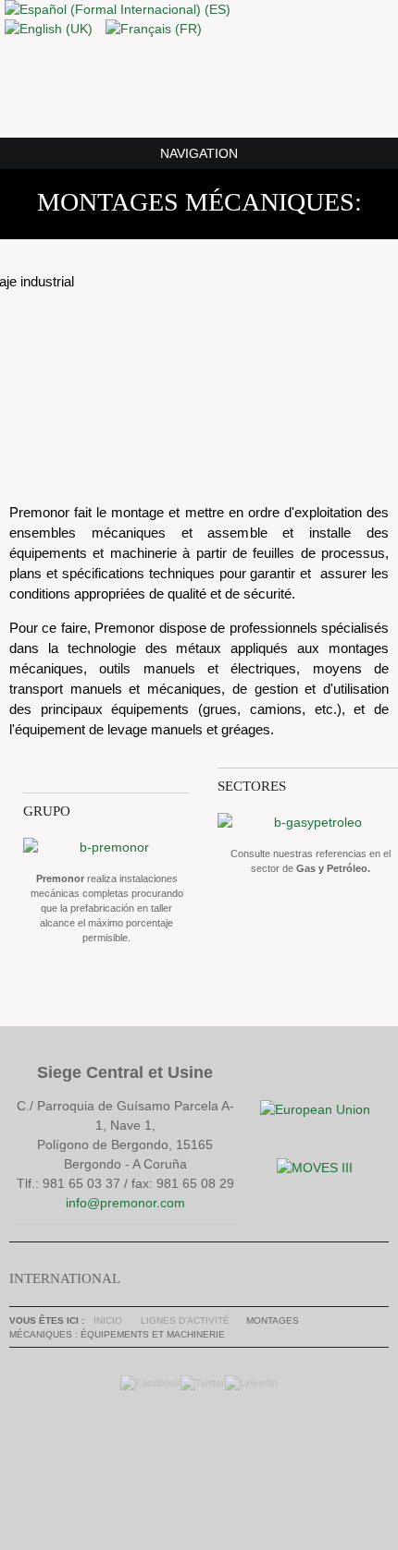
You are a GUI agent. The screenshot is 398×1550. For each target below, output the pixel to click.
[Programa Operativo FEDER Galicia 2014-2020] (315, 1109)
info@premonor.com (125, 1202)
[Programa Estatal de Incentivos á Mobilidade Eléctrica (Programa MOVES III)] (315, 1167)
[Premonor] (199, 87)
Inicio (107, 1320)
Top (194, 1458)
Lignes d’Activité (185, 1320)
